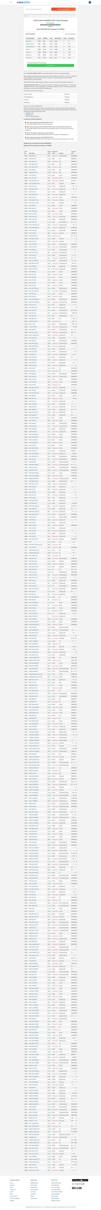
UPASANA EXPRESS (34, 464)
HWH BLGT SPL (33, 451)
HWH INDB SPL (33, 409)
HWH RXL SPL (32, 580)
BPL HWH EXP (32, 1018)
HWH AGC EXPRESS (34, 1134)
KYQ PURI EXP (32, 1079)
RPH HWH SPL (32, 296)
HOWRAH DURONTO (34, 743)
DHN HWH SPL (32, 280)
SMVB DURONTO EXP (34, 748)
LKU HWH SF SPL (33, 307)
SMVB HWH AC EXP (34, 1170)
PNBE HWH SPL (33, 773)
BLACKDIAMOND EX (34, 621)
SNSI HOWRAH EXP (34, 652)
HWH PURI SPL (32, 175)
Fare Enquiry (54, 1196)
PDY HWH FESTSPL (34, 387)
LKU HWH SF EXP (33, 850)
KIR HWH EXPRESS (33, 1035)
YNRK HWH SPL (33, 431)
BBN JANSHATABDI (34, 704)
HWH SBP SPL (32, 533)
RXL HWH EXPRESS (34, 1040)
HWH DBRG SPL (33, 503)
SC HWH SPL (32, 371)
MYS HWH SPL (32, 530)
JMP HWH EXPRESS (34, 1062)
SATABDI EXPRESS (33, 768)
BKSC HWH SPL (33, 525)
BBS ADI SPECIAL (33, 616)
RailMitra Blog (34, 1183)
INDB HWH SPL (33, 406)
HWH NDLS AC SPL (34, 238)
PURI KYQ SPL (32, 497)
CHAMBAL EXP (32, 1137)
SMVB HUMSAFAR (33, 641)
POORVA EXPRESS (33, 781)
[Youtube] (77, 1183)
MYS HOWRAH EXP (34, 630)
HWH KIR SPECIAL (33, 602)
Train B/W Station (55, 1189)
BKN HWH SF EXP (33, 484)
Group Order (34, 1187)
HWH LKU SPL (32, 304)
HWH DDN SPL (32, 255)
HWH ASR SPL (32, 423)
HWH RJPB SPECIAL (34, 299)
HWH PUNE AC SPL (34, 202)
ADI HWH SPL (32, 384)
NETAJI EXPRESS (33, 798)
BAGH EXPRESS (33, 999)
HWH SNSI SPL (32, 349)
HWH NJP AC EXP (33, 1151)
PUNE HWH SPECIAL (34, 227)
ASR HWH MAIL (33, 426)
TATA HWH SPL (33, 382)
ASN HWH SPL (32, 285)
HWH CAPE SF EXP (33, 867)
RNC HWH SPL (32, 161)
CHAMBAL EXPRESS (34, 732)
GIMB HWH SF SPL (33, 412)
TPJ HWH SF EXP (33, 864)
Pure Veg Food (34, 1189)
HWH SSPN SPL (33, 362)
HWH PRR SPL (32, 205)
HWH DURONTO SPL (34, 180)
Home (11, 1183)
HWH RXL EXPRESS (34, 1038)
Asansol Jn (28, 55)
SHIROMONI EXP (33, 685)
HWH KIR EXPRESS (33, 1032)
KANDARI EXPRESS (34, 663)
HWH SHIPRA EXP (33, 668)
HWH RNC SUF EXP (34, 646)
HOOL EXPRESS (33, 619)
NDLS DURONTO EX (34, 762)
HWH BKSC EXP (33, 561)
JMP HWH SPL (32, 459)
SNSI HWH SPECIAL (34, 346)
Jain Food (33, 1191)
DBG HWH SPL (32, 495)
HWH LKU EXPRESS (34, 847)
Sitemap (12, 1200)
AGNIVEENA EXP (33, 836)
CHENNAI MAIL (33, 927)
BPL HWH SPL (32, 594)
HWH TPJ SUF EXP (33, 861)
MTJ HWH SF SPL (33, 194)
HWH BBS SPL (32, 169)
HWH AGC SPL (32, 486)
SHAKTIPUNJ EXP (33, 693)
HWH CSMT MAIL (33, 905)
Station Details (55, 1198)
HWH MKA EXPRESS (34, 1027)
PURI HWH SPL (32, 178)
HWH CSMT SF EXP (34, 955)
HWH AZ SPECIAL (33, 439)
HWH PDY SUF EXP (34, 947)
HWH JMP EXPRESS (34, 1060)
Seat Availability (55, 1194)
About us (12, 1185)
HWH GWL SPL (32, 186)
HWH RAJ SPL (32, 233)
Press (11, 1187)
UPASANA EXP (32, 462)
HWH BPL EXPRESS (34, 1016)
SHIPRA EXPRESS (33, 671)
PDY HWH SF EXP (33, 949)
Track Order (34, 1185)
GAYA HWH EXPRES (34, 1013)
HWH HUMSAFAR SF (34, 1126)
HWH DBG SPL (32, 492)
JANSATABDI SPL (33, 172)
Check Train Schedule (63, 9)
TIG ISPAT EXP (32, 958)
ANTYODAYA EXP (33, 555)
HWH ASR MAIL (33, 971)
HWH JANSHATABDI (34, 707)
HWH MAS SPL (32, 340)
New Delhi (28, 41)
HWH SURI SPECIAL (34, 417)
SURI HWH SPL (32, 420)
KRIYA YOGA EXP (33, 1112)
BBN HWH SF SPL (33, 167)
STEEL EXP (31, 908)
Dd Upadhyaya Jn (30, 46)
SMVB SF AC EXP (33, 1167)
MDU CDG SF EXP (33, 679)
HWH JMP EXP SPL (33, 456)
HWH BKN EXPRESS (34, 1145)
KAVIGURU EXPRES (34, 988)
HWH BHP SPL (32, 271)
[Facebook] (75, 1183)
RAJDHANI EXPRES (34, 776)
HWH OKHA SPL (33, 404)
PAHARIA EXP (32, 1087)
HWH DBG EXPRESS (34, 1071)
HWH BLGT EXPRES (34, 1054)
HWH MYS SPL (32, 528)
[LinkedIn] (81, 1183)
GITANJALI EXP (33, 517)
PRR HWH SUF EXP (34, 916)
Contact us (13, 1189)
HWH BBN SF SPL (33, 164)
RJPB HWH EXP (33, 845)
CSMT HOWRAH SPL (34, 335)
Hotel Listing (34, 1198)
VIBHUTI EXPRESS (33, 820)
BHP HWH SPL (32, 274)
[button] (50, 64)
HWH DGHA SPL (33, 211)
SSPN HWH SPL (33, 365)
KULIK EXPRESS (33, 1049)
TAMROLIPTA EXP (33, 933)
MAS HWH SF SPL (33, 343)
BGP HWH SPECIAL (34, 437)
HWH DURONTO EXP (34, 765)
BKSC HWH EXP (33, 564)
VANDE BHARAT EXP (34, 657)
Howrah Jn (28, 57)
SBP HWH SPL (32, 536)
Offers (32, 1196)
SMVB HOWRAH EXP (34, 944)
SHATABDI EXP (32, 699)
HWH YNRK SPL (33, 428)
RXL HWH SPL (32, 583)
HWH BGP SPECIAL (34, 434)
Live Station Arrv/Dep (56, 1191)
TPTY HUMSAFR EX (34, 1123)
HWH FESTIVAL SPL (34, 263)
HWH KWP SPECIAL (34, 872)
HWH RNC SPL (32, 158)
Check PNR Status (56, 1183)
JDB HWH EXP (32, 558)
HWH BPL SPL (32, 591)
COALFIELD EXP (33, 831)
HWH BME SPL (32, 249)
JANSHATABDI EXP (33, 710)
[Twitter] (73, 1183)
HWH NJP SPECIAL (33, 886)
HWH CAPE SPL (33, 357)
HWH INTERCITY (33, 985)
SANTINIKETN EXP (33, 825)
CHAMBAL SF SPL (33, 189)
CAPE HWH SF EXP (33, 870)
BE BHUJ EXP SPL (33, 613)
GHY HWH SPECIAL (34, 291)
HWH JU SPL (32, 324)
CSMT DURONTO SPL (34, 183)
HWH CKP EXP (32, 1107)
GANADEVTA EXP (33, 994)
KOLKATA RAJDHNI (34, 790)
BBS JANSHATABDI (34, 721)
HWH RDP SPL (32, 445)
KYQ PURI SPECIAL (33, 500)
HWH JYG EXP (32, 682)
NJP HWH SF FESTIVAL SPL (36, 544)
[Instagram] (79, 1183)
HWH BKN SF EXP (33, 481)
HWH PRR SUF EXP (34, 914)
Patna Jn (28, 49)
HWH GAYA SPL (33, 586)
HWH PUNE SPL (33, 230)
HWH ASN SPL (32, 282)
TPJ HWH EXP (32, 354)
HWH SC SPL (32, 368)
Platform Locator (55, 1200)
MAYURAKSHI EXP (33, 1043)
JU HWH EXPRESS (33, 795)
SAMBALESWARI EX (34, 1104)
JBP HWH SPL (32, 156)
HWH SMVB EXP (33, 941)
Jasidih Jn (28, 52)
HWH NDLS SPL (33, 222)
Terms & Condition (14, 1198)
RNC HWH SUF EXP (34, 649)
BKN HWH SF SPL (33, 332)
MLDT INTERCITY (33, 982)
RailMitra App (29, 114)
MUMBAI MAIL (32, 803)
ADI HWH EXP (32, 919)
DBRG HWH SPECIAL (34, 506)
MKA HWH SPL (32, 599)
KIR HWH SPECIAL (33, 605)
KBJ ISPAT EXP (32, 638)
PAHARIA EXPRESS (33, 1090)
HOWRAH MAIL (33, 903)
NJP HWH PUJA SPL (34, 889)
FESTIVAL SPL (32, 401)
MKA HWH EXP (32, 1029)
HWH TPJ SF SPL (33, 351)
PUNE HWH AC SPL (34, 200)
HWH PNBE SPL (33, 754)
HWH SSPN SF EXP (33, 632)
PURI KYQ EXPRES (33, 1076)
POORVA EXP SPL (33, 236)
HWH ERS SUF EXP (33, 690)
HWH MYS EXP (32, 627)
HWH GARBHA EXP (34, 966)
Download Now (50, 65)
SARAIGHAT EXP (33, 467)
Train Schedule (55, 1185)
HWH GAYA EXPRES (34, 1010)
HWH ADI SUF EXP (33, 514)
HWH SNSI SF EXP (33, 655)
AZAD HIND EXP (33, 726)
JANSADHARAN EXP (34, 550)
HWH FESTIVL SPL (33, 252)
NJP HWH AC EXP (33, 1153)
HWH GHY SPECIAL (34, 288)
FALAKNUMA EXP (33, 875)
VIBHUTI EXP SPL (33, 269)
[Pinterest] (83, 1183)
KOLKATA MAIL (32, 806)
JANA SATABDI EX (33, 723)
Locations (33, 1194)
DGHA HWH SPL (33, 214)
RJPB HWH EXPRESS (34, 302)
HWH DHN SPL (32, 277)
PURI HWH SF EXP (33, 925)
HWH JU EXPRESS (33, 792)
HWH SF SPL (32, 489)
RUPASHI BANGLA (33, 963)
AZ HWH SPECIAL (33, 442)
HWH (30, 541)
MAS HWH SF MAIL (34, 930)
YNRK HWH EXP (33, 980)
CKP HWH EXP (32, 1109)
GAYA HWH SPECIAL (34, 588)
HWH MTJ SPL (32, 191)
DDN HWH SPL (32, 258)
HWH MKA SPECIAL (34, 597)
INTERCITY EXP (33, 1065)
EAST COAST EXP (33, 539)
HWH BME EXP (32, 809)
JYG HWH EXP (32, 547)
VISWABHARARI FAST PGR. (36, 674)
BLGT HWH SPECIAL (34, 453)
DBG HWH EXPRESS (34, 1073)
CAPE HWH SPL (33, 360)
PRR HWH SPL (32, 197)
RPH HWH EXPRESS (34, 475)
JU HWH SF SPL (33, 326)
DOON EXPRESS (33, 977)
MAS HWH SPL (32, 376)
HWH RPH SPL (32, 293)
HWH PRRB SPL (33, 266)
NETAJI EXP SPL (33, 572)
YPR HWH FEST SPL (34, 393)
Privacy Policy (13, 1196)
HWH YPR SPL (32, 390)
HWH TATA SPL (33, 379)
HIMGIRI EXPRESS (33, 814)
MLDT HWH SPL (33, 883)
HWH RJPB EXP (33, 842)
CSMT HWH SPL (33, 216)
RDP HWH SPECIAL (34, 448)
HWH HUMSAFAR (33, 643)
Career (11, 1191)
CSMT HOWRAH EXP (34, 952)
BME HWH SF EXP (33, 812)
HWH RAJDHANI (33, 779)
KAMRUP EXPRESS (33, 1093)
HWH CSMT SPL (33, 219)
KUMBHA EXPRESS (33, 478)
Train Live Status (55, 1187)
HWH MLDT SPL (33, 880)
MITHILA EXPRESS (33, 1005)
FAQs (11, 1194)
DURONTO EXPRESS (34, 751)
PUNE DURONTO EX (34, 745)
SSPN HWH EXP (33, 635)
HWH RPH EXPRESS (34, 473)
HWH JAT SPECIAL (33, 260)
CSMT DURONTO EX (34, 759)
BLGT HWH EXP (33, 1057)
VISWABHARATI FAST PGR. (35, 677)
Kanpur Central (30, 43)
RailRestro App (30, 113)
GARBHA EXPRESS (33, 969)
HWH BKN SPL (32, 315)
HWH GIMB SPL (33, 415)
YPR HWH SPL (32, 519)
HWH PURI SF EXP (33, 922)
